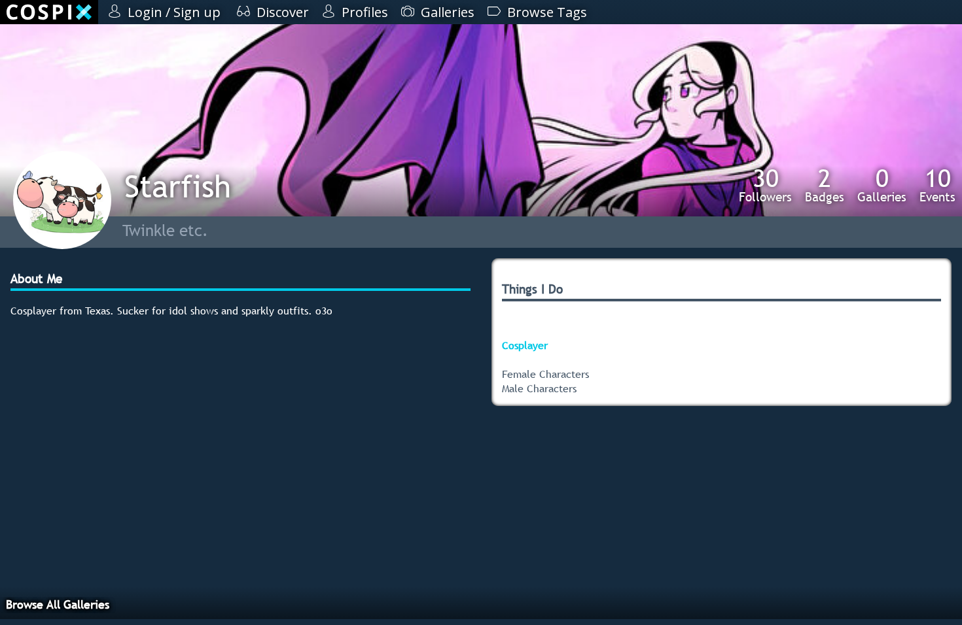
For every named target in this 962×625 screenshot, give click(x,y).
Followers (765, 185)
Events (937, 185)
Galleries (881, 185)
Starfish (177, 186)
